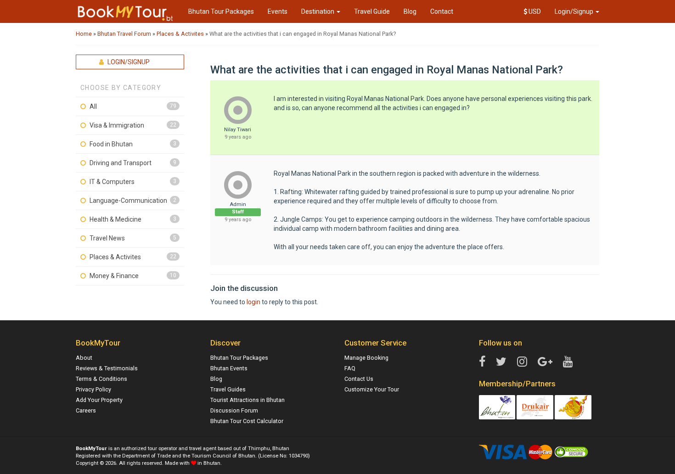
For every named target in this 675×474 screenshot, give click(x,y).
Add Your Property (99, 399)
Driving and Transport (121, 163)
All (93, 106)
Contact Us (358, 378)
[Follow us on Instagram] (522, 362)
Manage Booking (366, 357)
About (84, 357)
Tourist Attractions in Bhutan (247, 399)
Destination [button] (318, 11)
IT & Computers (112, 181)
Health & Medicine (115, 219)
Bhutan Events (229, 368)
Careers (86, 410)
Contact (441, 11)
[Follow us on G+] (545, 362)
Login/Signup (575, 11)
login (253, 302)
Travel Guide (372, 11)
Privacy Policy (93, 389)
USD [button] (534, 11)
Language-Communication (128, 200)
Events (277, 11)
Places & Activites (115, 257)
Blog (410, 11)
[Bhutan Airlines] (573, 406)
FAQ (349, 368)
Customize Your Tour (371, 389)
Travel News (107, 238)
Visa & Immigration (117, 125)
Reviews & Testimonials (107, 368)
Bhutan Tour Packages (221, 11)
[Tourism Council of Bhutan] (497, 406)
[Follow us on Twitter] (501, 362)
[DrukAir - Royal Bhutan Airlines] (535, 406)
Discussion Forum (234, 410)
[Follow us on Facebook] (482, 362)
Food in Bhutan (111, 144)
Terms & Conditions (101, 378)
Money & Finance (114, 275)
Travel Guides (228, 389)
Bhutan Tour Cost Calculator (246, 421)
